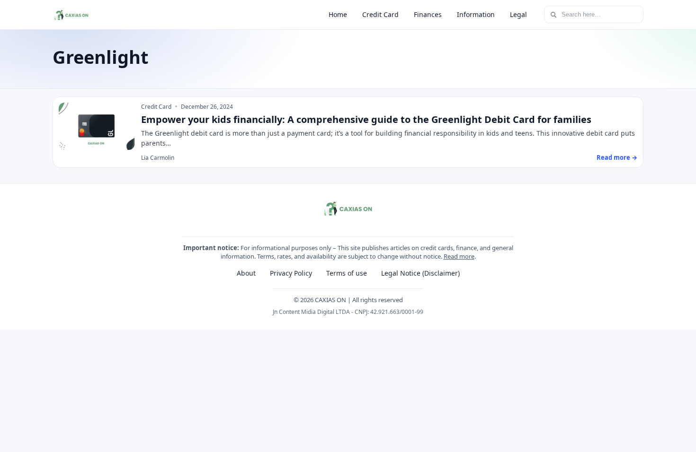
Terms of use (346, 273)
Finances (428, 14)
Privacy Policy (291, 273)
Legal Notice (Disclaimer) (420, 273)
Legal (518, 14)
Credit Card (380, 14)
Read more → (617, 157)
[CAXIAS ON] (71, 15)
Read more (459, 256)
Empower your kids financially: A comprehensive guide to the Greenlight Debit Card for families (366, 119)
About (246, 273)
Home (338, 14)
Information (476, 14)
